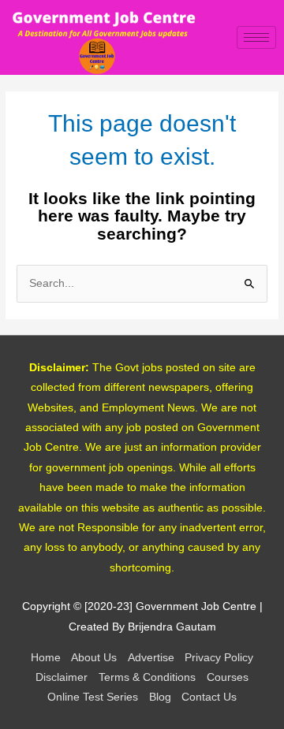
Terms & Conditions (147, 677)
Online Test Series (92, 697)
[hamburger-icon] (256, 37)
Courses (227, 677)
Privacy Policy (219, 658)
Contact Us (209, 697)
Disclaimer (62, 677)
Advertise (151, 658)
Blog (160, 697)
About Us (94, 658)
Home (46, 658)
